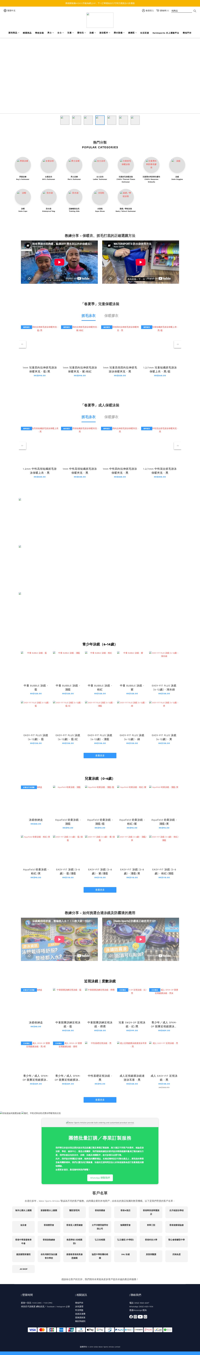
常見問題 (79, 1310)
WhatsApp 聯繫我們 (100, 1178)
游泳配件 (103, 32)
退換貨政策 (80, 1317)
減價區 (131, 32)
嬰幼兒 (80, 32)
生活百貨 (144, 32)
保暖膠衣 (111, 315)
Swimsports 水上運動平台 (166, 32)
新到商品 (12, 32)
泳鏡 (91, 32)
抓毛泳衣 (89, 315)
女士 (59, 32)
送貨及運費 (80, 1313)
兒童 (69, 32)
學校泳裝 (39, 32)
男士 (49, 32)
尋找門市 (187, 32)
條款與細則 (80, 1321)
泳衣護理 (79, 1306)
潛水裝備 (118, 32)
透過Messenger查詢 (138, 1310)
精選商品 (27, 32)
